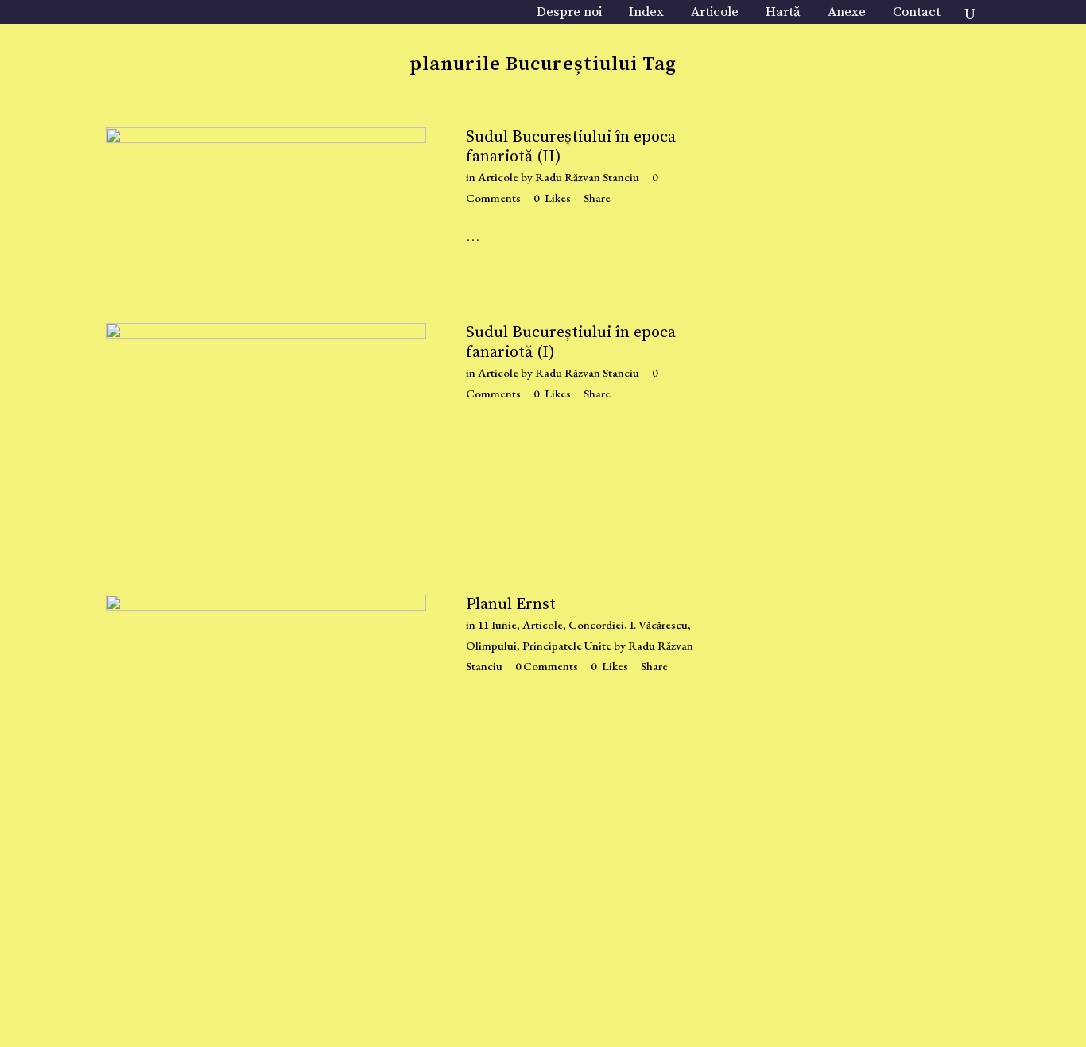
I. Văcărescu (659, 624)
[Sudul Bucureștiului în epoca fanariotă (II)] (266, 204)
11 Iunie (497, 624)
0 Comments (546, 665)
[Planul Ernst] (266, 805)
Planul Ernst (511, 605)
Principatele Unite (566, 645)
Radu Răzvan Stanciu (587, 176)
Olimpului (491, 645)
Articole (498, 176)
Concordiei (596, 624)
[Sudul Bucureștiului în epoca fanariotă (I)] (266, 443)
